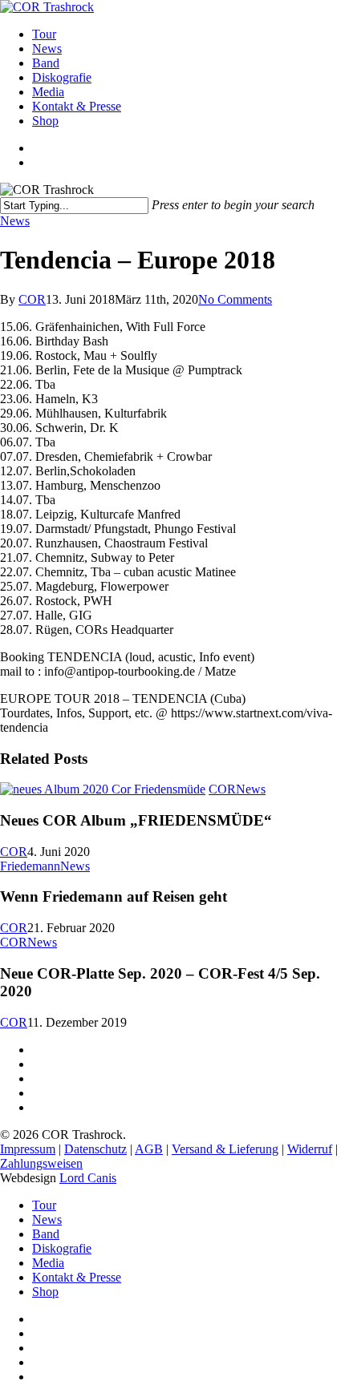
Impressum (27, 1149)
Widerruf (309, 1149)
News (15, 221)
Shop (45, 1291)
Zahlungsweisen (41, 1163)
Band (45, 1234)
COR (32, 299)
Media (48, 1263)
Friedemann (30, 866)
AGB (149, 1149)
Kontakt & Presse (76, 1277)
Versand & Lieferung (225, 1149)
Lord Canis (87, 1178)
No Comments (235, 299)
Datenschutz (95, 1149)
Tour (44, 1205)
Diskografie (61, 1248)
